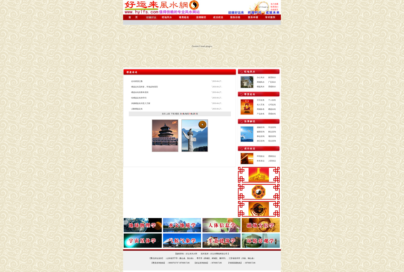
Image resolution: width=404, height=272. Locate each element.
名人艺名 (260, 104)
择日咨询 (260, 141)
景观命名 (272, 114)
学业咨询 (272, 127)
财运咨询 (272, 132)
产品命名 (260, 114)
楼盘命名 (272, 109)
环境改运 (260, 156)
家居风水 (272, 77)
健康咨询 (260, 132)
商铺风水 (260, 82)
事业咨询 (260, 136)
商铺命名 (260, 109)
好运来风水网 (191, 254)
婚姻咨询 (260, 127)
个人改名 (272, 100)
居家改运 (272, 156)
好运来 (213, 254)
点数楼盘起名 (137, 109)
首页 (164, 114)
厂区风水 (272, 82)
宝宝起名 (260, 100)
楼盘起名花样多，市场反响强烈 (144, 87)
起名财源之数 (137, 81)
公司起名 (272, 104)
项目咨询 (272, 136)
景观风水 (272, 87)
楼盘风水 (260, 87)
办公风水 (260, 77)
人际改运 (272, 161)
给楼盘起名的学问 (138, 98)
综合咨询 (272, 141)
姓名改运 (260, 161)
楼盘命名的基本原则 (139, 92)
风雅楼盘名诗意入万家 (140, 103)
